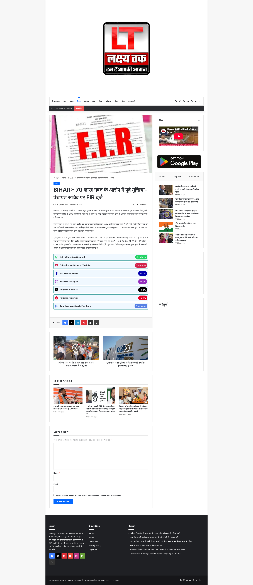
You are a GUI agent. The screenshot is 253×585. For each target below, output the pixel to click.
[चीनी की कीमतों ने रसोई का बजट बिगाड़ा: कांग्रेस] (166, 227)
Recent (162, 176)
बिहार (79, 101)
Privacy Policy (95, 545)
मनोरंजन (108, 101)
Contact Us (94, 541)
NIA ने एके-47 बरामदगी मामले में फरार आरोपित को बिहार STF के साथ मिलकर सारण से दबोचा (187, 213)
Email (56, 484)
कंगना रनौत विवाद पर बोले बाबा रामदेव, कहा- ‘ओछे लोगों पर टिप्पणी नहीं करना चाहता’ (186, 237)
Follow (143, 273)
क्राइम (86, 101)
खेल (93, 101)
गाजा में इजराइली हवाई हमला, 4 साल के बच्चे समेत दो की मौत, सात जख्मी (154, 537)
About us (92, 537)
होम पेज (91, 533)
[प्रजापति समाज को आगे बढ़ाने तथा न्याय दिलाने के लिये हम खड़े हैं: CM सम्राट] (67, 395)
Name (56, 473)
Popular (177, 176)
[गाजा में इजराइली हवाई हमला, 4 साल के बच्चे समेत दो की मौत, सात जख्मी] (166, 203)
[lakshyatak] (126, 48)
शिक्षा (123, 101)
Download (141, 306)
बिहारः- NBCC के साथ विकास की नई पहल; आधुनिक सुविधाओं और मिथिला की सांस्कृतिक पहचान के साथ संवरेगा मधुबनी (133, 408)
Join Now (141, 257)
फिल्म (100, 101)
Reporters (93, 550)
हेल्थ (116, 101)
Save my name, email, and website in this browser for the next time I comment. (89, 495)
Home (57, 101)
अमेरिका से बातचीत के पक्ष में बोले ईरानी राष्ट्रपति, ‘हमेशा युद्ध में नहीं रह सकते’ (187, 189)
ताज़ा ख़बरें (131, 101)
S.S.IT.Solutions (112, 580)
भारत (72, 101)
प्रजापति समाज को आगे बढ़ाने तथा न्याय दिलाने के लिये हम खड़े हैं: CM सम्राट (155, 554)
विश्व (65, 101)
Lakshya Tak (89, 580)
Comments (194, 176)
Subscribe (141, 265)
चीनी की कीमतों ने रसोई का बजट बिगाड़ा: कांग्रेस (146, 545)
